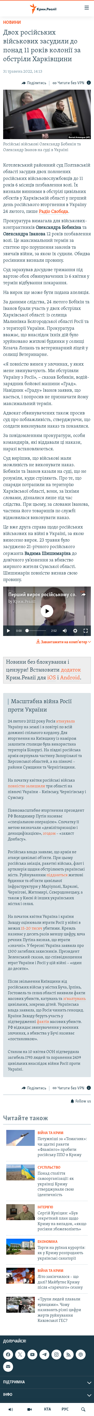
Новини (12, 22)
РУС (65, 1409)
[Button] (34, 83)
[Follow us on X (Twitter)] (20, 1355)
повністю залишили (26, 786)
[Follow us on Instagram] (56, 1355)
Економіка (47, 1242)
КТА (47, 1409)
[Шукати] (83, 1409)
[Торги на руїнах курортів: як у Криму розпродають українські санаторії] (20, 1247)
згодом (49, 834)
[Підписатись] (8, 1367)
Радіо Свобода (53, 211)
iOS (51, 678)
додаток (71, 670)
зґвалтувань (74, 999)
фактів (43, 1022)
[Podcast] (81, 1355)
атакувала (65, 721)
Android (70, 678)
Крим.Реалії (24, 602)
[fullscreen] (85, 630)
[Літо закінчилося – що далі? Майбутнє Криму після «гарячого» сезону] (20, 1276)
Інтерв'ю (45, 1207)
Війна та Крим (50, 1133)
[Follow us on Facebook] (8, 1355)
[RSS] (68, 1355)
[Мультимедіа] (29, 1409)
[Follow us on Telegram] (44, 1355)
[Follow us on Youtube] (32, 1355)
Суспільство (49, 1168)
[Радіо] (11, 1409)
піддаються (57, 875)
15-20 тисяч (31, 928)
